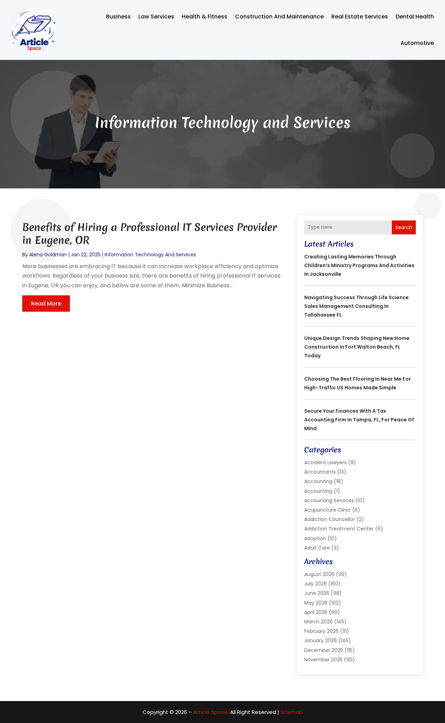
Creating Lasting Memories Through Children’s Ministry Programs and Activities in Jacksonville (359, 265)
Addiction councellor (329, 519)
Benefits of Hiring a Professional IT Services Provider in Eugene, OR (149, 233)
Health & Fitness (204, 17)
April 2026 (315, 612)
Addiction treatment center (339, 528)
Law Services (156, 17)
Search (403, 227)
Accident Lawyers (325, 462)
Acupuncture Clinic (327, 509)
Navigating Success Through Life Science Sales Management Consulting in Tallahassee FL (356, 306)
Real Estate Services (359, 17)
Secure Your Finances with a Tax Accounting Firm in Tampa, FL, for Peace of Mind (359, 419)
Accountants (320, 471)
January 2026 (320, 640)
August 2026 (319, 574)
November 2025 (323, 659)
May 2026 (315, 602)
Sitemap (292, 712)
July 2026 (315, 583)
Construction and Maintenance (279, 17)
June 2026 (316, 593)
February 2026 (321, 631)
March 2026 (318, 621)
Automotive (417, 43)
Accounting (318, 481)
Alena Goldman (48, 254)
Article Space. (211, 712)
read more (46, 304)
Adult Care (317, 547)
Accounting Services (329, 500)
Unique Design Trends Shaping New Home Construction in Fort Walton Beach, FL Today (357, 347)
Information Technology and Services (150, 254)
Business (118, 17)
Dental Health (415, 17)
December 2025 (323, 650)
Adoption (315, 538)
